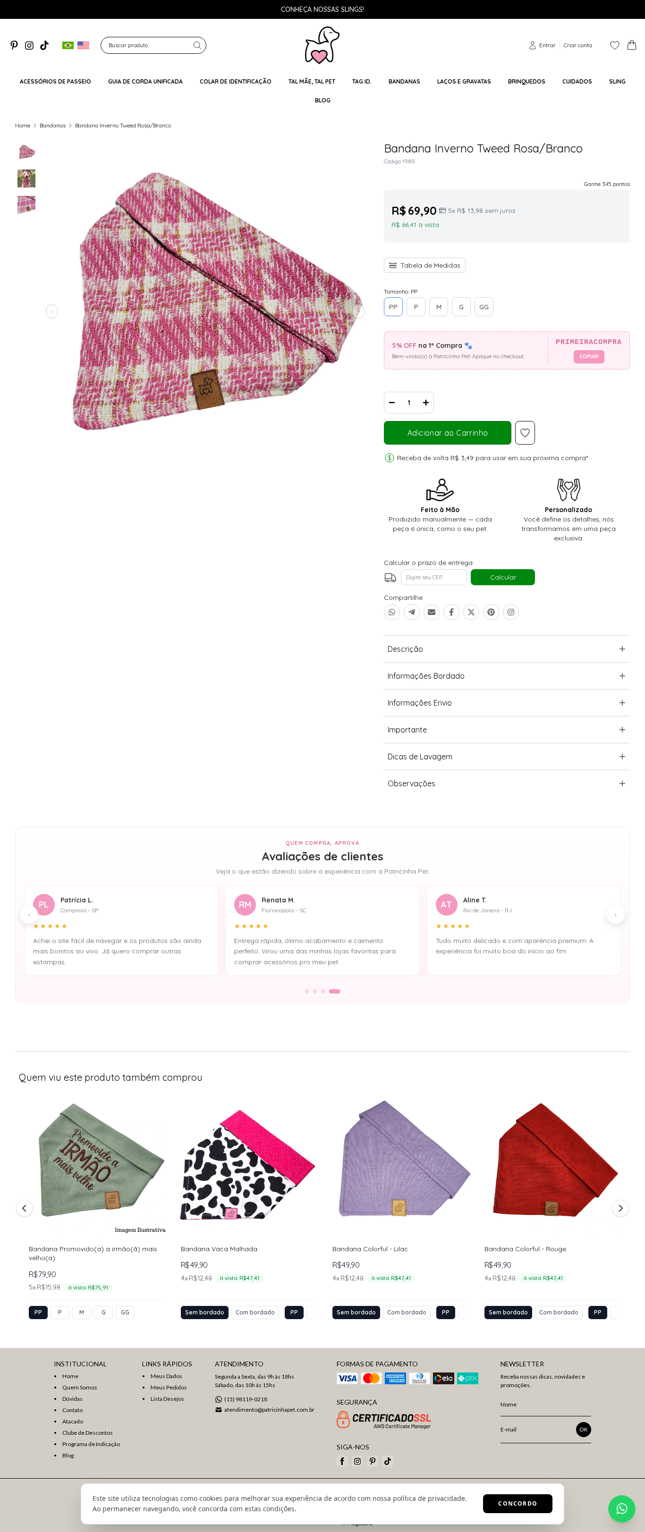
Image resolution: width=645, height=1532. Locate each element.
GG (484, 307)
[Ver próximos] (619, 1208)
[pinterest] (14, 45)
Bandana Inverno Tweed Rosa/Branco (123, 125)
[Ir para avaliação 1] (307, 991)
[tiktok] (44, 45)
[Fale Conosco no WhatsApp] (622, 1509)
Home (22, 125)
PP (393, 307)
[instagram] (29, 45)
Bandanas (53, 125)
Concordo (517, 1503)
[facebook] (342, 1461)
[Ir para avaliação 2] (315, 991)
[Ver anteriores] (26, 1208)
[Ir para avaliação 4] (334, 991)
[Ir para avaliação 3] (323, 991)
